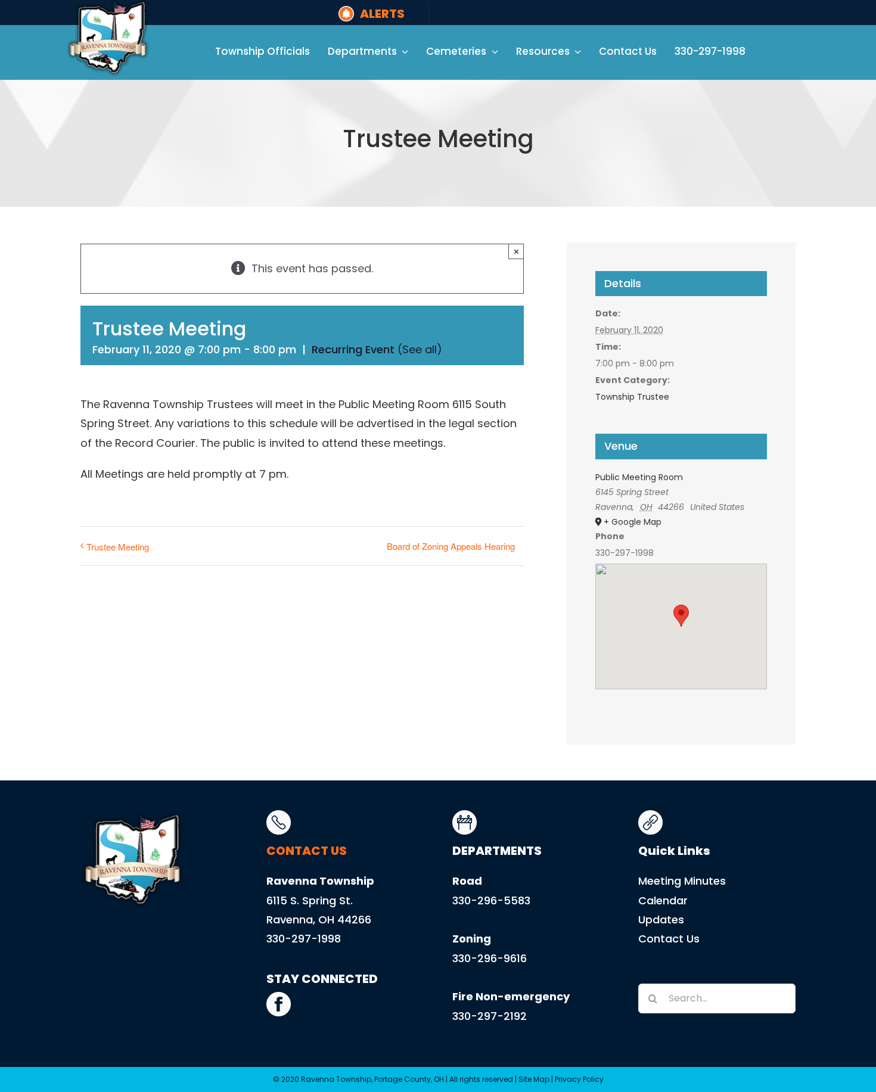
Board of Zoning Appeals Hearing (451, 546)
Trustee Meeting (117, 546)
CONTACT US (306, 850)
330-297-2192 (489, 1016)
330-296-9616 (489, 958)
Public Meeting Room (639, 477)
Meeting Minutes (682, 880)
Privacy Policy (579, 1079)
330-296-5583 (491, 900)
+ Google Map (632, 522)
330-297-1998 (303, 938)
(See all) (419, 349)
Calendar (663, 900)
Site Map (533, 1079)
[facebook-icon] (278, 997)
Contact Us (669, 938)
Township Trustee (632, 397)
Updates (661, 919)
